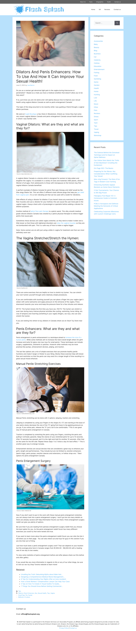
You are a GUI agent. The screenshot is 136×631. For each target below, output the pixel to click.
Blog (95, 50)
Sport (96, 120)
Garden (96, 85)
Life (95, 101)
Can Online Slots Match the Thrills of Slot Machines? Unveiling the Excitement (106, 162)
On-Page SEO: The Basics (103, 168)
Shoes (96, 117)
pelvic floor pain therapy (39, 211)
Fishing (96, 73)
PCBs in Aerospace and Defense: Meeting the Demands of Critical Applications (106, 206)
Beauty (96, 47)
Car (95, 57)
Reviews (107, 9)
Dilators (20, 593)
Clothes (97, 63)
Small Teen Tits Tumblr (25, 595)
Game (96, 82)
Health (96, 88)
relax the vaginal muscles (66, 223)
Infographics (99, 2)
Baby (96, 44)
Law (95, 98)
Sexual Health (42, 593)
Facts (90, 2)
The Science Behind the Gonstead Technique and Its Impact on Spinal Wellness (106, 155)
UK (100, 9)
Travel (96, 129)
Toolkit (109, 2)
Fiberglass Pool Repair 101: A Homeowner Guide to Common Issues (105, 198)
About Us (83, 2)
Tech (96, 123)
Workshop (97, 135)
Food (96, 76)
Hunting (97, 95)
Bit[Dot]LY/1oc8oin (24, 597)
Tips (19, 591)
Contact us (117, 2)
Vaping (96, 132)
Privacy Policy (63, 628)
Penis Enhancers (29, 593)
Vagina (53, 593)
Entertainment (99, 69)
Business (97, 54)
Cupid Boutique (30, 114)
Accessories (98, 41)
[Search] (117, 23)
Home (93, 9)
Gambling (97, 79)
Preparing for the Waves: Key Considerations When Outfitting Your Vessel (105, 173)
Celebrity (97, 60)
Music (96, 104)
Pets (95, 110)
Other (96, 107)
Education (97, 66)
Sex (36, 593)
